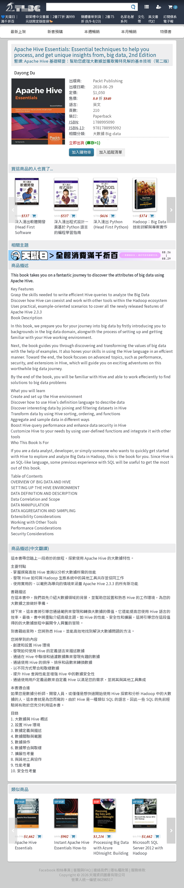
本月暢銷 (129, 31)
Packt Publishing (108, 81)
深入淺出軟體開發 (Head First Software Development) (30, 229)
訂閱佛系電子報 (170, 19)
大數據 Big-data (107, 133)
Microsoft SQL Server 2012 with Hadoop (148, 847)
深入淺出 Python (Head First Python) (110, 224)
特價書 (166, 31)
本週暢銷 (92, 31)
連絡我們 (100, 869)
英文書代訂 (153, 19)
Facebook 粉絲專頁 (55, 869)
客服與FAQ (82, 869)
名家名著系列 (127, 19)
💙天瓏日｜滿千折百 (9, 19)
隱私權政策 (119, 869)
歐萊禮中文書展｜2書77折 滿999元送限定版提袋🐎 (50, 19)
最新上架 (18, 31)
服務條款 (138, 869)
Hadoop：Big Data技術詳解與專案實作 (150, 224)
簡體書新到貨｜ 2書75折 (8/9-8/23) (97, 19)
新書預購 (55, 31)
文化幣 (141, 19)
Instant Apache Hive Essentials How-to (71, 844)
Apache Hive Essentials (26, 844)
